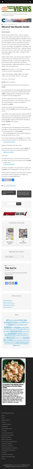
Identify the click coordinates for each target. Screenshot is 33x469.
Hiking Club (23, 329)
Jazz (4, 331)
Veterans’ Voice (24, 342)
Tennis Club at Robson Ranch (20, 340)
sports (17, 337)
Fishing (13, 327)
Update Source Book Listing (8, 456)
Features (5, 24)
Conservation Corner (22, 324)
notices (6, 333)
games (27, 327)
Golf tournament (7, 329)
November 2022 (12, 24)
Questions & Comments (7, 454)
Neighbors (27, 331)
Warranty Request (7, 307)
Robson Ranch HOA (8, 302)
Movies (23, 331)
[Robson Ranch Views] (16, 8)
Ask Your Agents (13, 320)
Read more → (9, 278)
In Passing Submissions (7, 433)
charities (19, 322)
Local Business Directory (7, 435)
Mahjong (8, 331)
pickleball (12, 333)
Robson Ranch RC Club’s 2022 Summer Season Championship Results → (24, 194)
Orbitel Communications (9, 305)
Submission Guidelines (7, 446)
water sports (12, 343)
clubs (15, 324)
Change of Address (6, 424)
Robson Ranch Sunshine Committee (17, 335)
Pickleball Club (21, 334)
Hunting (27, 329)
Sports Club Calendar (7, 443)
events (7, 327)
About (3, 418)
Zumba (18, 345)
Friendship (22, 327)
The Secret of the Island (9, 142)
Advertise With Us (7, 300)
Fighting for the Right (8, 152)
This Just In (10, 268)
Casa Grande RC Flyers (15, 321)
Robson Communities (7, 439)
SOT (13, 337)
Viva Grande (7, 343)
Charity (23, 322)
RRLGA (9, 337)
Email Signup (5, 426)
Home (3, 415)
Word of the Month (10, 185)
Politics (27, 333)
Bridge (20, 320)
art (7, 319)
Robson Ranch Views (16, 465)
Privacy (3, 458)
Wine (15, 345)
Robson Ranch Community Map (9, 441)
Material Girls (16, 331)
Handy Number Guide (7, 428)
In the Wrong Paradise (8, 164)
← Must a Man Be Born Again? (8, 192)
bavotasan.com (24, 466)
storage (21, 337)
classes (10, 324)
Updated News (10, 265)
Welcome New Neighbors (21, 343)
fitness (17, 327)
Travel (17, 342)
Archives (4, 422)
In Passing (4, 430)
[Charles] (16, 20)
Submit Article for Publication (8, 450)
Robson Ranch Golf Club (9, 304)
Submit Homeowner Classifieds (9, 448)
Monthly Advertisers (6, 437)
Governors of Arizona (15, 329)
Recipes (7, 335)
